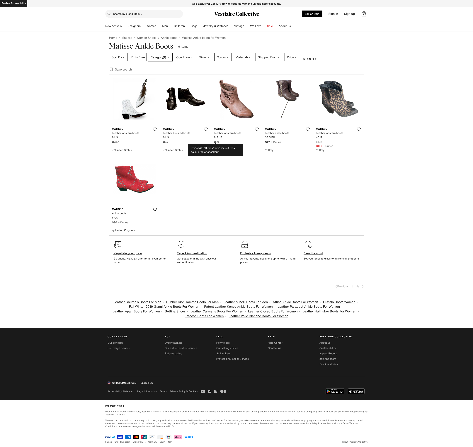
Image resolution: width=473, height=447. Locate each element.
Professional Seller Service (232, 359)
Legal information (147, 391)
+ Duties (276, 142)
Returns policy (173, 353)
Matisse (126, 37)
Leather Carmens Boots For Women (216, 311)
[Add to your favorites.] (155, 129)
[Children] (187, 26)
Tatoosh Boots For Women (204, 316)
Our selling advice (227, 348)
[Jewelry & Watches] (231, 26)
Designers (134, 26)
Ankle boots (169, 37)
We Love (255, 26)
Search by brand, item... (127, 14)
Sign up (349, 14)
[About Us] (293, 26)
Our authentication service (181, 348)
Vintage (239, 26)
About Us (285, 26)
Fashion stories (328, 364)
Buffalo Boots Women (339, 302)
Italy (170, 442)
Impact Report (328, 353)
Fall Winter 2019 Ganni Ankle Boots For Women (164, 306)
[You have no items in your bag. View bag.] (363, 13)
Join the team (327, 359)
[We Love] (264, 26)
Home (113, 37)
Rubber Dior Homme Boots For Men (192, 302)
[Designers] (143, 26)
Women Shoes (146, 37)
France (108, 442)
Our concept (115, 343)
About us (324, 343)
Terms (163, 391)
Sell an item (312, 14)
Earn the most (313, 253)
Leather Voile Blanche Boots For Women (258, 316)
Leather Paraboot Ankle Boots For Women (309, 306)
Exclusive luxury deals (255, 253)
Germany (152, 442)
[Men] (170, 26)
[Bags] (200, 26)
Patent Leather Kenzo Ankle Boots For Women (238, 306)
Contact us (274, 348)
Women (151, 26)
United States (139, 442)
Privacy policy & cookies (184, 391)
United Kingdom (122, 442)
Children (179, 26)
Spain (162, 442)
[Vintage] (247, 26)
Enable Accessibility (13, 3)
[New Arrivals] (124, 26)
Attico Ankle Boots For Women (295, 302)
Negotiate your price (127, 253)
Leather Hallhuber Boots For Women (329, 311)
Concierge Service (119, 348)
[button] (363, 13)
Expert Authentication (192, 253)
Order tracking (173, 343)
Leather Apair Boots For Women (136, 311)
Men (165, 26)
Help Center (275, 343)
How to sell (222, 343)
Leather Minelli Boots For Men (246, 302)
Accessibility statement (121, 391)
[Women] (159, 26)
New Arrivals (113, 26)
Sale (270, 26)
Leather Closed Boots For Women (273, 311)
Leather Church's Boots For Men (137, 302)
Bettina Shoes (175, 311)
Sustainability (327, 348)
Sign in (333, 14)
